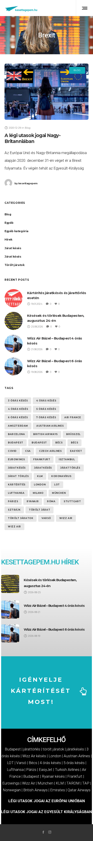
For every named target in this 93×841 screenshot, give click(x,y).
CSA (28, 451)
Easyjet (76, 451)
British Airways (45, 434)
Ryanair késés (53, 776)
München (59, 493)
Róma (51, 501)
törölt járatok (20, 518)
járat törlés (18, 476)
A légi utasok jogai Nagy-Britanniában (32, 138)
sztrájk (14, 509)
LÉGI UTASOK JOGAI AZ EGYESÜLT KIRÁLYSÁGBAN (46, 811)
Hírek (8, 239)
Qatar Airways (79, 790)
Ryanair (33, 501)
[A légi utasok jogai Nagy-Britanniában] (46, 92)
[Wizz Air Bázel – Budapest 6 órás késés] (10, 633)
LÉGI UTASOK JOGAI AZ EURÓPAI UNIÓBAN (46, 801)
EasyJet (45, 769)
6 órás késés (18, 417)
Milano (38, 493)
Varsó (46, 518)
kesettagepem (25, 183)
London (40, 484)
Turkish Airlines (67, 769)
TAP (85, 783)
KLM (40, 476)
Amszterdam (18, 425)
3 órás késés (18, 400)
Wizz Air (65, 518)
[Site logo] (21, 8)
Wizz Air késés (34, 756)
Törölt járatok (14, 265)
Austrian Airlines (50, 425)
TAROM (73, 783)
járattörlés (70, 467)
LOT (57, 484)
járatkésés (17, 467)
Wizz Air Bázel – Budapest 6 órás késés (54, 629)
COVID (12, 451)
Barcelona (16, 434)
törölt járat (39, 509)
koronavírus (61, 476)
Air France (72, 417)
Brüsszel (73, 434)
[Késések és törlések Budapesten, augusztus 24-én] (10, 584)
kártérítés (17, 484)
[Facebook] (43, 832)
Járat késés (13, 248)
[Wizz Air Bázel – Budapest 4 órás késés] (10, 609)
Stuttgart (72, 501)
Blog (8, 214)
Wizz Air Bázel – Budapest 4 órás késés (54, 605)
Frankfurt (41, 459)
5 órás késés (46, 409)
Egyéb (9, 222)
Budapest (15, 442)
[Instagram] (49, 832)
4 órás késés (46, 400)
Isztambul (67, 459)
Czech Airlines (50, 451)
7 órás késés (46, 417)
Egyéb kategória (16, 231)
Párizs (13, 501)
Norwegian (12, 790)
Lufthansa (16, 493)
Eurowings (16, 459)
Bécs (59, 442)
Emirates (57, 790)
